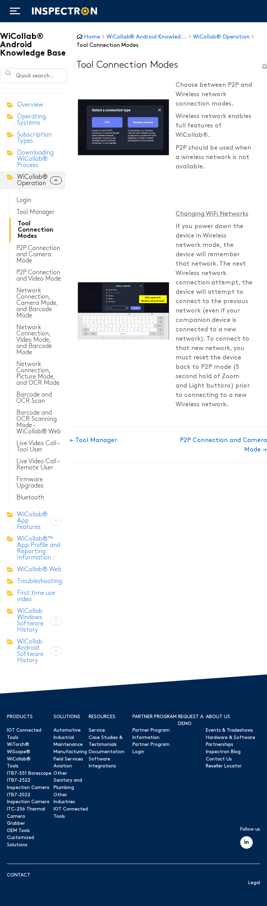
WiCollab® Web (39, 569)
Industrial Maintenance (68, 741)
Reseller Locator (224, 766)
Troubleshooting (39, 581)
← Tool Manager (93, 440)
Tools (12, 766)
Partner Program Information (151, 734)
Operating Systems (31, 120)
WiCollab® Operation (32, 180)
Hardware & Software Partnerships (230, 741)
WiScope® (18, 752)
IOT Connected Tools (24, 734)
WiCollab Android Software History (30, 651)
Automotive (67, 730)
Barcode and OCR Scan (34, 398)
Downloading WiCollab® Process (35, 159)
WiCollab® (19, 759)
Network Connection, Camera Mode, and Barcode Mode (37, 303)
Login (23, 200)
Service (97, 730)
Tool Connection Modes (36, 230)
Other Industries (64, 798)
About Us (218, 717)
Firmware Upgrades (29, 482)
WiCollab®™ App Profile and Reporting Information (38, 548)
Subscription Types (34, 138)
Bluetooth (30, 497)
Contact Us (219, 759)
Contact (18, 875)
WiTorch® (18, 744)
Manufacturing (70, 752)
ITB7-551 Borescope (29, 773)
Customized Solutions (20, 841)
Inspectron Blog (223, 752)
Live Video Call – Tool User (37, 446)
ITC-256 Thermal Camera (26, 812)
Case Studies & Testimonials (105, 741)
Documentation (106, 752)
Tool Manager (35, 212)
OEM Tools (18, 831)
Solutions (67, 717)
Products (20, 717)
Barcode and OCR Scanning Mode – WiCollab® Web (38, 422)
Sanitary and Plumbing (68, 784)
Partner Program (154, 717)
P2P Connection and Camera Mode (38, 254)
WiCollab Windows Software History (30, 620)
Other (60, 773)
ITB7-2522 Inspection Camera (28, 784)
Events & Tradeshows (229, 730)
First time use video (36, 596)
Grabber (16, 823)
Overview (30, 105)
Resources (102, 717)
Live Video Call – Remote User (37, 464)
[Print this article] (264, 66)
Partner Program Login (151, 748)
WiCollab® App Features (32, 521)
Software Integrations (102, 762)
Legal (254, 883)
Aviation (63, 766)
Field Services (68, 759)
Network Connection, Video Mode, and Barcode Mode (34, 339)
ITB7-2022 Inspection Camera (28, 798)
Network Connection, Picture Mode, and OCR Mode (37, 373)
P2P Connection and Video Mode (38, 275)
